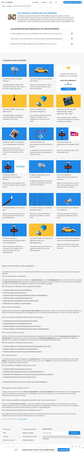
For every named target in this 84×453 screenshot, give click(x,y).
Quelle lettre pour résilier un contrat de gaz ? (17, 303)
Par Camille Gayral (22, 419)
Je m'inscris (74, 433)
